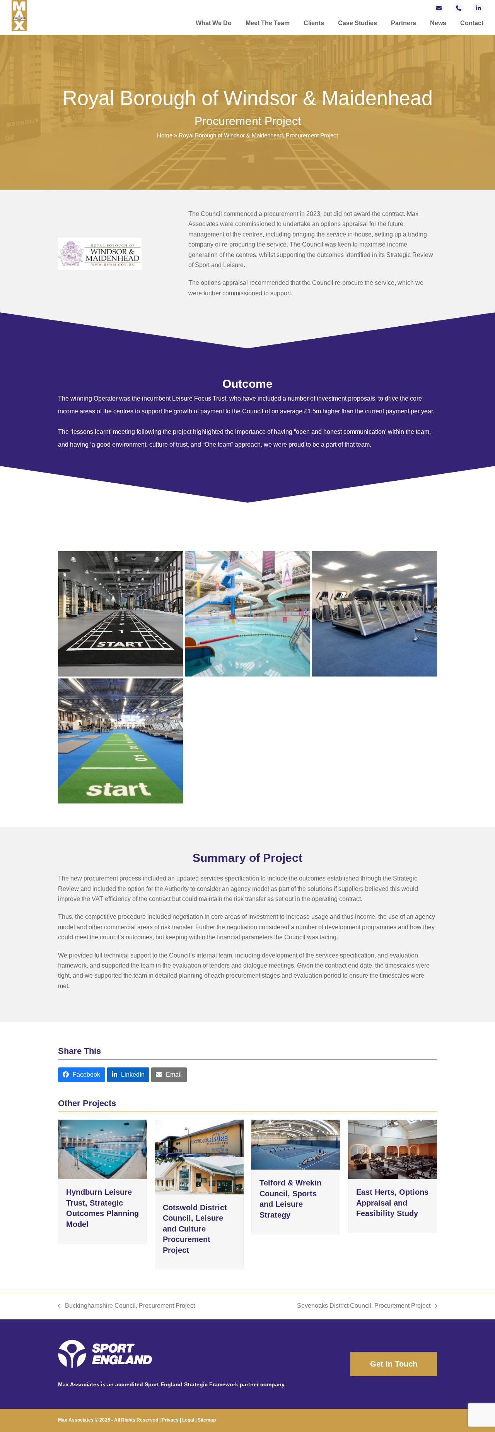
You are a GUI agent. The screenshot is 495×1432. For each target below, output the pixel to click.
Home (164, 135)
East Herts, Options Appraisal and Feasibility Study (392, 1203)
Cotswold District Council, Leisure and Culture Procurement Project (195, 1228)
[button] (81, 1075)
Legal (188, 1420)
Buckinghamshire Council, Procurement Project (126, 1306)
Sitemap (207, 1420)
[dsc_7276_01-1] (120, 740)
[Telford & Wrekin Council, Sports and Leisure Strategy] (295, 1144)
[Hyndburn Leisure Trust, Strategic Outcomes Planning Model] (102, 1149)
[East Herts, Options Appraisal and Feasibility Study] (392, 1149)
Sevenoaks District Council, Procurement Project (363, 1306)
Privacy (170, 1420)
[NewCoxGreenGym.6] (374, 613)
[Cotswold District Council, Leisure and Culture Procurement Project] (199, 1156)
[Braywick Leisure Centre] (120, 613)
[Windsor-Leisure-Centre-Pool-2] (247, 613)
